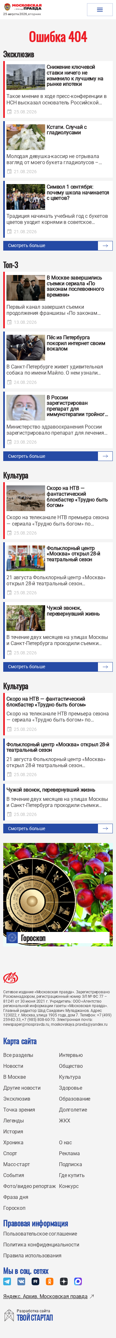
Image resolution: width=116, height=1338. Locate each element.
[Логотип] (10, 977)
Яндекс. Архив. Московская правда (45, 1296)
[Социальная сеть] (7, 1281)
